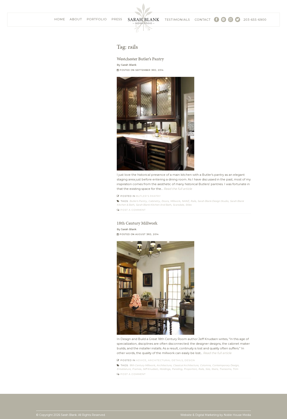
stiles (188, 204)
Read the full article (177, 189)
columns (205, 365)
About (76, 19)
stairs (214, 369)
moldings (165, 369)
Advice (141, 360)
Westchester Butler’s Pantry (140, 59)
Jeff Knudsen (150, 369)
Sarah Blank (128, 64)
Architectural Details (165, 360)
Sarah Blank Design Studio (213, 201)
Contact (203, 19)
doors (165, 201)
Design (189, 360)
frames (136, 369)
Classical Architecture (185, 365)
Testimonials (177, 19)
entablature (124, 369)
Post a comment (133, 209)
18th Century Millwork (137, 223)
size (207, 369)
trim (235, 369)
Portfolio (97, 19)
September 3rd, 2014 (149, 70)
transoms (225, 369)
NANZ (185, 201)
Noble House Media (237, 415)
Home (59, 19)
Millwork (175, 201)
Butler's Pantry (148, 195)
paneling (177, 369)
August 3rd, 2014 (147, 234)
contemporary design (225, 365)
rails (193, 201)
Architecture (164, 365)
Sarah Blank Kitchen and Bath (153, 204)
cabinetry (154, 201)
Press (116, 19)
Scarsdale (178, 204)
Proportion (190, 369)
